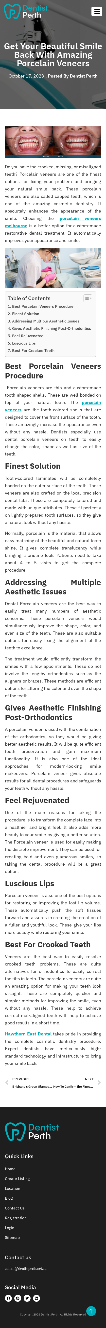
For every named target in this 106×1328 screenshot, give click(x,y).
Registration (16, 1217)
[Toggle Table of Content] (85, 298)
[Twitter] (27, 1298)
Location (12, 1188)
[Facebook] (8, 1298)
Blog (9, 1198)
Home (10, 1168)
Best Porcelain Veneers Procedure (42, 306)
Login (9, 1227)
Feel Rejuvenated (27, 335)
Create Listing (17, 1178)
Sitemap (12, 1237)
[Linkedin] (36, 1298)
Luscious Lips (24, 343)
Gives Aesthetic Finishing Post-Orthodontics (51, 328)
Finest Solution (25, 313)
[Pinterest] (17, 1298)
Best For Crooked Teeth (33, 350)
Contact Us (15, 1208)
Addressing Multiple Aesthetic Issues (45, 320)
